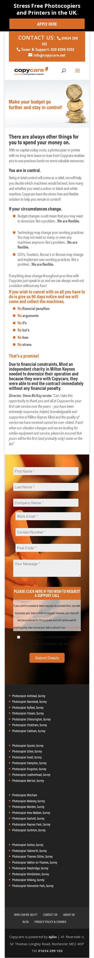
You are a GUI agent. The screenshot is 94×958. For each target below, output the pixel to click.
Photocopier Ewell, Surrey (27, 757)
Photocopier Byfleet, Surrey (28, 707)
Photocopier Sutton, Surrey (27, 844)
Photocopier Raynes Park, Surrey (31, 824)
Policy (77, 627)
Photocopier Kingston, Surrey (29, 768)
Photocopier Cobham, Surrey (28, 730)
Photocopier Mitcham (24, 794)
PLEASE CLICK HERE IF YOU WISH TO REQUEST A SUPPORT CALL (47, 593)
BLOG (26, 921)
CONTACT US (50, 914)
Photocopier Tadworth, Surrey (29, 850)
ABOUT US (69, 914)
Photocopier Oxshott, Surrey (28, 818)
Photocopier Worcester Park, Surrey (33, 885)
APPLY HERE (47, 23)
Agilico (53, 936)
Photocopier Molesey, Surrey (28, 800)
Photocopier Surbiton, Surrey (29, 829)
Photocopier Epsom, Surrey (28, 745)
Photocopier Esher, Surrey (27, 751)
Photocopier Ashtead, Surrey (28, 695)
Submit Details (47, 657)
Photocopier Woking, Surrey (28, 879)
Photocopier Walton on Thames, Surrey (34, 862)
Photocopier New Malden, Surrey (31, 812)
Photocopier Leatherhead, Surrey (31, 774)
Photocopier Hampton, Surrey (29, 762)
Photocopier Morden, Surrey (28, 806)
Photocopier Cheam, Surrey (28, 713)
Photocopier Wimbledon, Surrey (30, 873)
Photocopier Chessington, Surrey (31, 719)
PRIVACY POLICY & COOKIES (50, 921)
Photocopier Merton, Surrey (28, 780)
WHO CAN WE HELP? (25, 914)
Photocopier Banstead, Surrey (29, 701)
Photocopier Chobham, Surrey (29, 724)
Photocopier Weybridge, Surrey (30, 867)
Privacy (70, 627)
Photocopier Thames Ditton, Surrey (32, 856)
